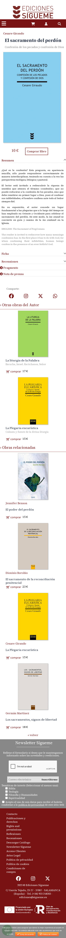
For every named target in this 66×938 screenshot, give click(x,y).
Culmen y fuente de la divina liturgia (27, 432)
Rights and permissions (13, 827)
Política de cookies (17, 864)
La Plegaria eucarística (22, 428)
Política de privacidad (19, 859)
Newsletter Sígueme (18, 847)
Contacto (11, 814)
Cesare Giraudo (13, 33)
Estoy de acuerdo (27, 934)
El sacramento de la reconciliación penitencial (30, 581)
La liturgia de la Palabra (22, 360)
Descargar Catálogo (18, 842)
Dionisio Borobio (17, 573)
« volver (33, 735)
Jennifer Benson (16, 503)
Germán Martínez (17, 713)
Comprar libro (36, 151)
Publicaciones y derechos (15, 819)
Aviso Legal (13, 855)
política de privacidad (31, 804)
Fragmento (10, 268)
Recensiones (14, 838)
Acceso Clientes (16, 851)
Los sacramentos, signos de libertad (31, 719)
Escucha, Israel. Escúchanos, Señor (26, 364)
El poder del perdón (20, 509)
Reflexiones (13, 834)
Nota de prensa (13, 274)
